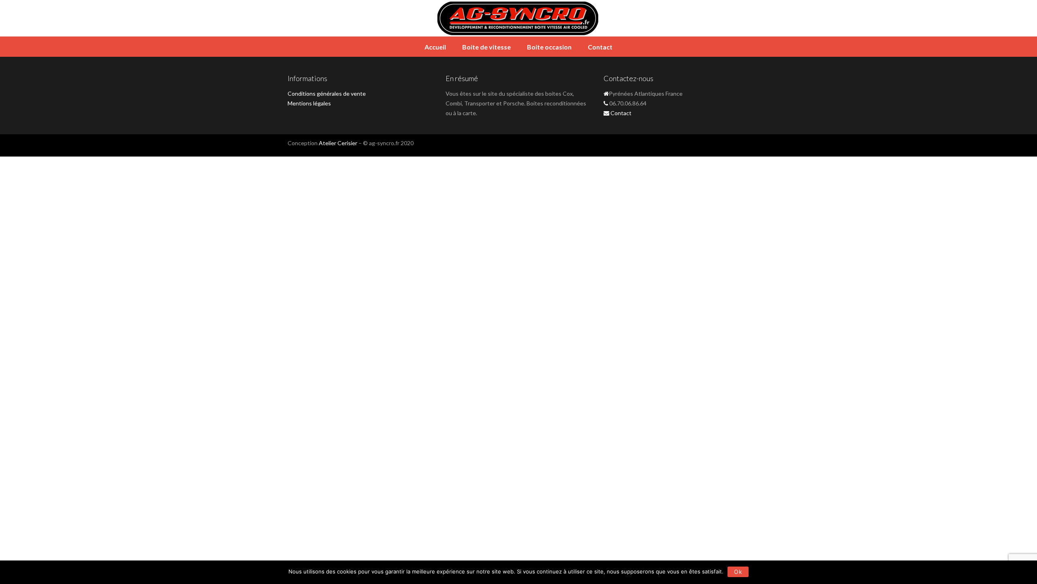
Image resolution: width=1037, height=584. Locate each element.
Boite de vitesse (486, 47)
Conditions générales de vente (327, 93)
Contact (600, 47)
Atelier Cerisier (338, 143)
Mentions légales (309, 103)
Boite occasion (549, 47)
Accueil (435, 47)
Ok (738, 571)
